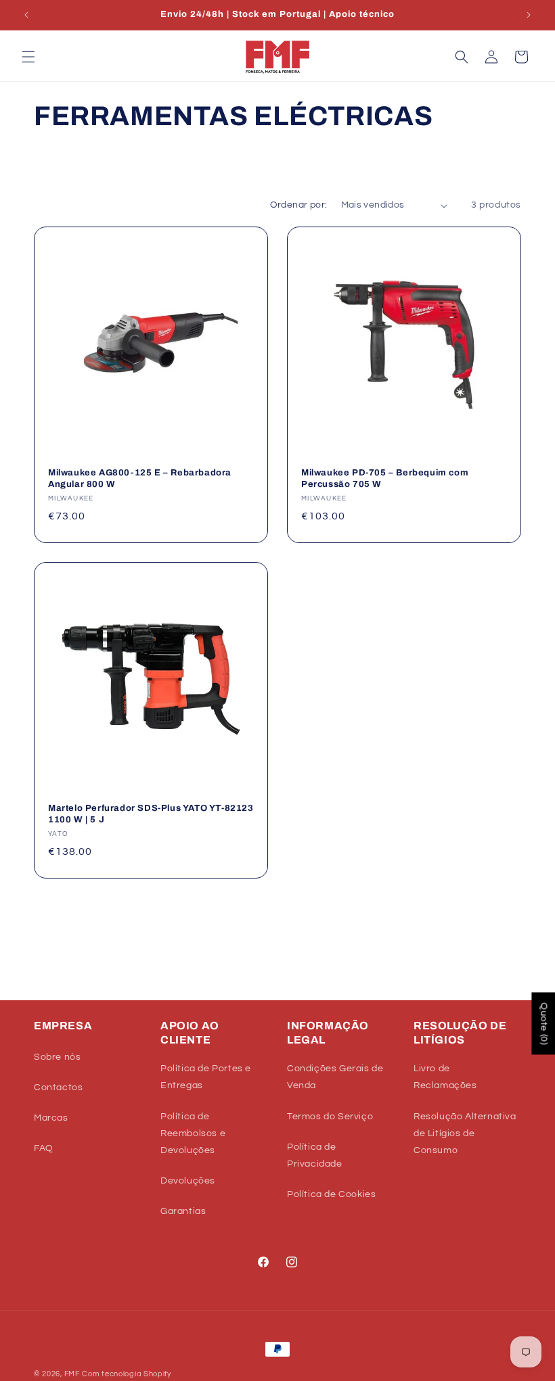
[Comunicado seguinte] (528, 15)
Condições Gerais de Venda (335, 1077)
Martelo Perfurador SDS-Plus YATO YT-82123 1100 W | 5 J (151, 813)
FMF (72, 1374)
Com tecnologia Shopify (126, 1374)
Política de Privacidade (314, 1155)
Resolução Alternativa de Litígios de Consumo (465, 1133)
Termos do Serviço (330, 1116)
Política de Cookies (331, 1194)
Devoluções (187, 1181)
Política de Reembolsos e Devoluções (192, 1133)
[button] (28, 57)
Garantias (183, 1211)
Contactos (58, 1087)
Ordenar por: (299, 205)
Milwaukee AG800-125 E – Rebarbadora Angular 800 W (139, 478)
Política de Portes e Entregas (205, 1077)
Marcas (51, 1118)
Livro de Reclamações (445, 1077)
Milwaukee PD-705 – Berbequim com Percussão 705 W (384, 478)
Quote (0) (543, 1024)
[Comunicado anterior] (26, 15)
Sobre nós (57, 1057)
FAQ (43, 1148)
